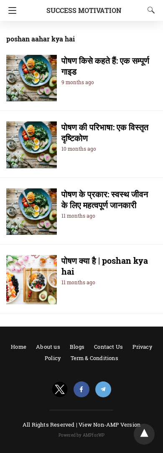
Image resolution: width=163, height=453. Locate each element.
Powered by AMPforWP (82, 435)
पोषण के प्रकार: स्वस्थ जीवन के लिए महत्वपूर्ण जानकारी (104, 199)
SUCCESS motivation (83, 10)
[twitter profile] (60, 389)
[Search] (149, 10)
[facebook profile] (81, 389)
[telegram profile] (103, 389)
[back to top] (144, 434)
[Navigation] (10, 10)
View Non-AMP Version (109, 424)
